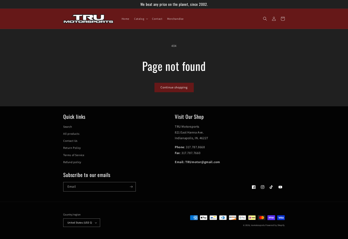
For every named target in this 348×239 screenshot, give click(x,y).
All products (71, 134)
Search (67, 126)
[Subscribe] (131, 186)
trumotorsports (258, 225)
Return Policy (72, 148)
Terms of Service (73, 155)
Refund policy (72, 162)
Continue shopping (174, 87)
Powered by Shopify (275, 225)
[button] (141, 18)
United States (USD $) (79, 222)
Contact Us (70, 141)
